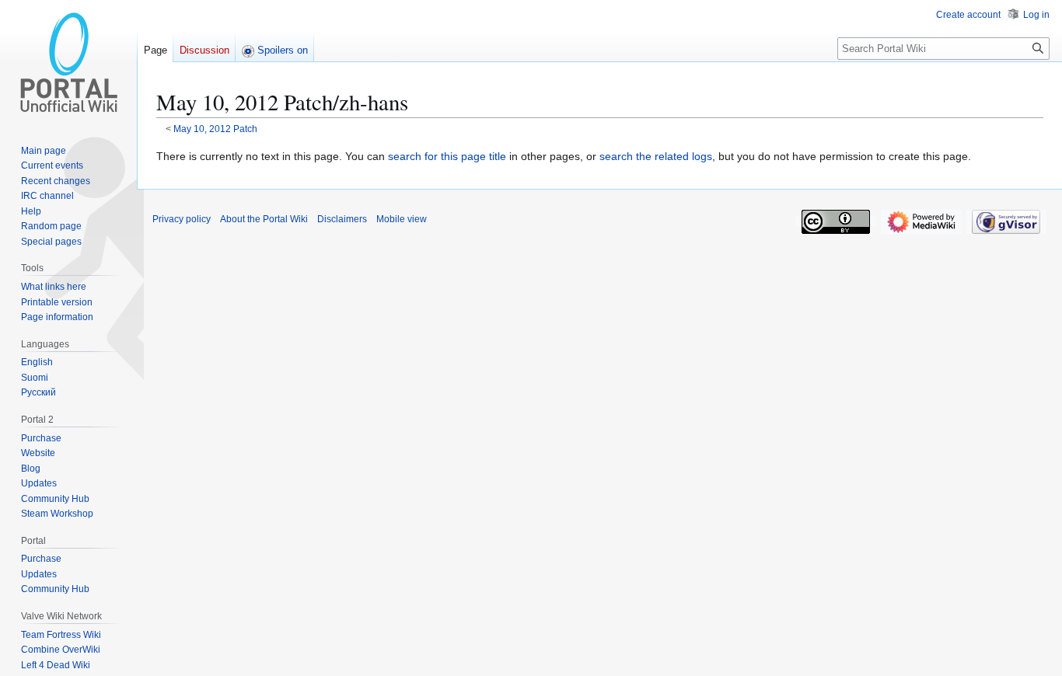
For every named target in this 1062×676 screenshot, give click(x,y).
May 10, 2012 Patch (215, 129)
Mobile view (401, 219)
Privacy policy (181, 219)
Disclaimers (342, 219)
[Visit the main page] (68, 62)
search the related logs (655, 156)
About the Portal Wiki (264, 219)
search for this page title (447, 156)
